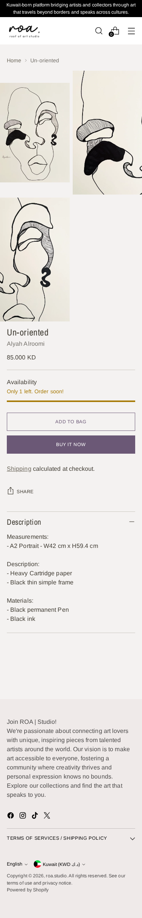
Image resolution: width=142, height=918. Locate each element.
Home (14, 60)
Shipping (19, 468)
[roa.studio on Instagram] (23, 817)
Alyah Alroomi (26, 343)
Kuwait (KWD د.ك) (61, 864)
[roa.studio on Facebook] (11, 817)
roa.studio (56, 875)
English (14, 864)
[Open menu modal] (131, 30)
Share (25, 491)
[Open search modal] (98, 30)
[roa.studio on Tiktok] (35, 817)
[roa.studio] (24, 30)
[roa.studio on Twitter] (47, 817)
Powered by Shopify (27, 890)
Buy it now (71, 444)
